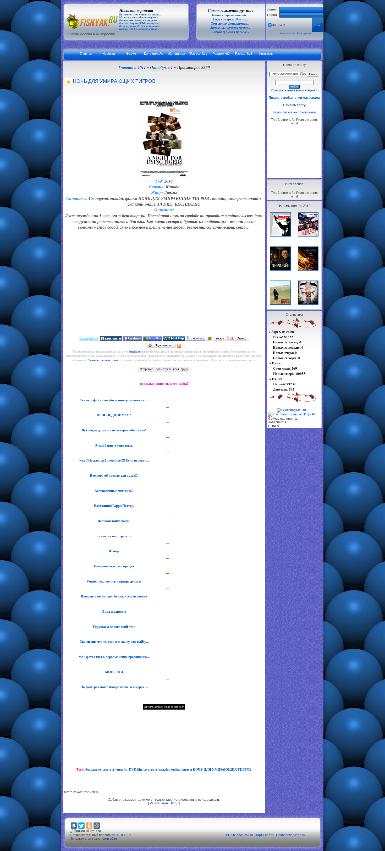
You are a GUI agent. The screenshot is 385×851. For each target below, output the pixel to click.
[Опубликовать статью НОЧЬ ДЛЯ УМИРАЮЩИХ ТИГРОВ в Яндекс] (238, 339)
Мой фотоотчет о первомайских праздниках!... (114, 656)
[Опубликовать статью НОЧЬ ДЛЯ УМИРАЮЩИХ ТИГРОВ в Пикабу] (217, 339)
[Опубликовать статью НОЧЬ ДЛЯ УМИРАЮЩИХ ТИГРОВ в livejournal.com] (195, 339)
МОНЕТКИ (113, 671)
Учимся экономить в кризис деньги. (113, 581)
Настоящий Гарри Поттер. (113, 505)
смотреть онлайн (156, 769)
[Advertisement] (294, 151)
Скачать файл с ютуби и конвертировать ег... (113, 400)
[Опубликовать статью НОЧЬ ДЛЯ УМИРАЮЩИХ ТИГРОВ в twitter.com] (89, 339)
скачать (109, 769)
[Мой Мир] (97, 825)
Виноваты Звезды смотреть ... (139, 20)
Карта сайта (264, 835)
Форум (131, 54)
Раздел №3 (243, 54)
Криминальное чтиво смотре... (140, 14)
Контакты (266, 54)
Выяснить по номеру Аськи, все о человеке (113, 596)
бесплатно (93, 769)
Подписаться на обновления (294, 112)
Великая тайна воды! (113, 520)
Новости (108, 54)
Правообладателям (290, 835)
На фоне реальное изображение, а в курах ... (113, 686)
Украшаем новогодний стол (113, 626)
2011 (142, 67)
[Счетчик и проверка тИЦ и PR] (292, 414)
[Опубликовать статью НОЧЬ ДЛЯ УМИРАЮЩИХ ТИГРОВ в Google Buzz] (152, 339)
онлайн (121, 769)
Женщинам (176, 54)
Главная (86, 54)
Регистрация (304, 33)
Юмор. (113, 550)
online (175, 769)
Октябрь (158, 67)
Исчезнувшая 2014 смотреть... (140, 26)
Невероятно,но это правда (113, 566)
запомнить (280, 25)
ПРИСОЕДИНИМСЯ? (113, 415)
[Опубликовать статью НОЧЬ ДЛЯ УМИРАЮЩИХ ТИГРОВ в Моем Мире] (174, 339)
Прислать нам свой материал (294, 90)
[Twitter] (81, 825)
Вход (174, 803)
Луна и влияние (113, 611)
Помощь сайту (294, 105)
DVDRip (135, 769)
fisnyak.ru (135, 351)
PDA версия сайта (239, 835)
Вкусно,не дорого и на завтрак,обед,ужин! (113, 430)
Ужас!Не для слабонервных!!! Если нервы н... (113, 460)
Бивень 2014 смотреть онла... (139, 29)
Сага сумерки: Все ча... (230, 19)
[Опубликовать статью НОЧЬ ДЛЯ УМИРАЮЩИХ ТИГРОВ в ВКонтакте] (111, 339)
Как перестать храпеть (113, 536)
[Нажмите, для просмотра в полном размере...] (164, 176)
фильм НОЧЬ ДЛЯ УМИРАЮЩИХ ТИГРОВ (217, 769)
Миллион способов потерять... (139, 17)
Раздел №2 (221, 54)
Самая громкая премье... (230, 32)
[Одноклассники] (179, 345)
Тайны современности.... (230, 15)
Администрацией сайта (102, 360)
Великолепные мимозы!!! (113, 490)
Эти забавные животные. (113, 445)
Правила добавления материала (294, 98)
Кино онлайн (153, 54)
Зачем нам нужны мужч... (230, 28)
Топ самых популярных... (230, 23)
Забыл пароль (287, 33)
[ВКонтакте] (74, 825)
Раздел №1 (198, 54)
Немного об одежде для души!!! (113, 475)
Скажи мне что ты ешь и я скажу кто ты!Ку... (113, 641)
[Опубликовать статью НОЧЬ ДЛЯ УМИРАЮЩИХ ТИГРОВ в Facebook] (132, 339)
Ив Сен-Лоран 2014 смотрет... (140, 23)
